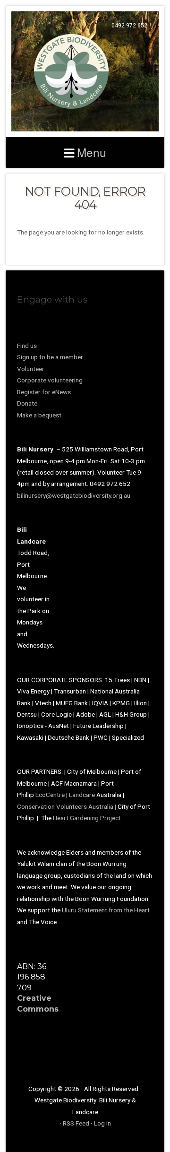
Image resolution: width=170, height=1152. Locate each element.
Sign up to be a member (50, 357)
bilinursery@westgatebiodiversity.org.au (73, 495)
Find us (27, 345)
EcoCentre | (52, 794)
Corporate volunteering (50, 380)
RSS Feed (76, 1123)
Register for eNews (44, 392)
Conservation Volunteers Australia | (67, 806)
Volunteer (30, 368)
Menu (91, 152)
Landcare (82, 794)
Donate (27, 403)
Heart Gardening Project (87, 818)
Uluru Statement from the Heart (106, 910)
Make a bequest (39, 415)
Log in (102, 1123)
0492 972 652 (129, 25)
